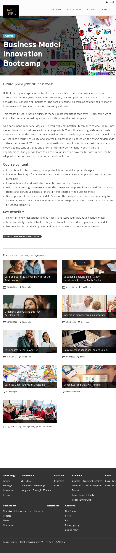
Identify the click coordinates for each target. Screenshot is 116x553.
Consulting (9, 475)
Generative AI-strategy (33, 485)
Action (6, 495)
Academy (77, 475)
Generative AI (28, 475)
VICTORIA (26, 481)
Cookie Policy (72, 530)
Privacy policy (72, 525)
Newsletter (8, 525)
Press (68, 515)
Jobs (67, 520)
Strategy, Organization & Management (22, 236)
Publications (9, 505)
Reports (7, 515)
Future (6, 481)
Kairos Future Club (81, 499)
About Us (70, 505)
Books (6, 520)
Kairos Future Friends (83, 495)
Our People (71, 511)
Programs (59, 481)
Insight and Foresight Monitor (36, 490)
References (53, 505)
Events (75, 490)
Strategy (7, 485)
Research (59, 475)
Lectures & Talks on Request (86, 485)
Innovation (8, 490)
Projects (58, 485)
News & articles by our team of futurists (23, 511)
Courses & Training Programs (87, 481)
